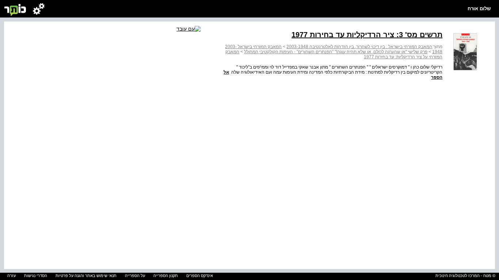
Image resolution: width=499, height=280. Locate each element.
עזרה (11, 275)
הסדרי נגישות (35, 275)
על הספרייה (135, 275)
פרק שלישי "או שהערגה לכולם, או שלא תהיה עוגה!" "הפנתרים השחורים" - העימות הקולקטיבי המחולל (335, 51)
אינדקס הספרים (199, 275)
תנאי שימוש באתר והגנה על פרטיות (86, 275)
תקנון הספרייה (165, 275)
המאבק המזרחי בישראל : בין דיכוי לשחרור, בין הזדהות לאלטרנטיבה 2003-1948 (359, 46)
